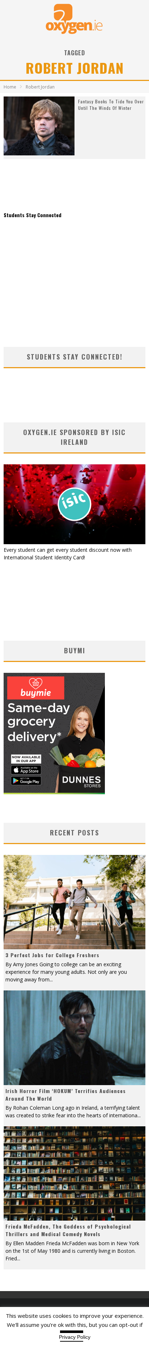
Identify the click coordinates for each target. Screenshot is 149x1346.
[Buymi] (54, 792)
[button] (39, 125)
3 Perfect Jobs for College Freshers (52, 955)
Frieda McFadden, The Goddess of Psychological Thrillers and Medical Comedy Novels (68, 1230)
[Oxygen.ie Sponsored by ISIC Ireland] (74, 542)
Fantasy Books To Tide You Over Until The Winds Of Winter (111, 104)
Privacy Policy (74, 1337)
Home (10, 87)
